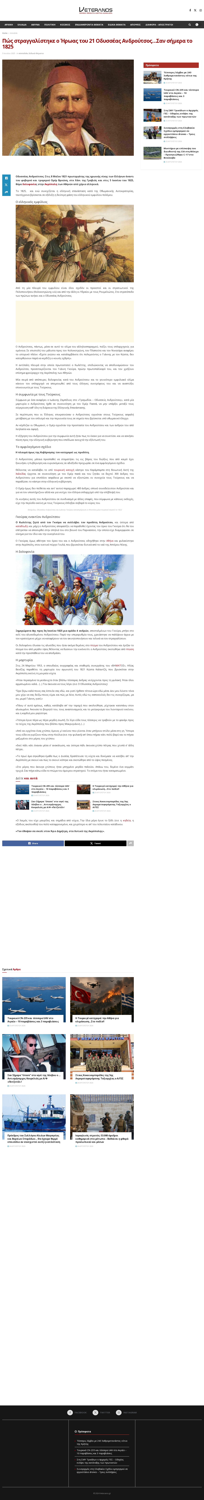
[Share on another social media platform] (6, 192)
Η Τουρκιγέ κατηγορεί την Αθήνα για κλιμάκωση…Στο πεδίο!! (113, 787)
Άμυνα (35, 24)
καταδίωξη (22, 526)
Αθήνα (109, 540)
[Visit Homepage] (96, 10)
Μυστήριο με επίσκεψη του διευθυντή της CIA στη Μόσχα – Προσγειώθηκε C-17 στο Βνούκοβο (181, 153)
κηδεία (127, 820)
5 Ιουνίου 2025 (8, 53)
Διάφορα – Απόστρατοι (159, 24)
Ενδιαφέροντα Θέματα (89, 24)
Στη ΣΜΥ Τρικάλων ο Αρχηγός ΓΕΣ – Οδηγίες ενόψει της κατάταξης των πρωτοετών (181, 113)
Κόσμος (65, 24)
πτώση (130, 649)
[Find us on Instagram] (201, 10)
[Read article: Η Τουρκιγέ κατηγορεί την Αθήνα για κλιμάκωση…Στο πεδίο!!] (83, 789)
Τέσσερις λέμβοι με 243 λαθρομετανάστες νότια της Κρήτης (180, 75)
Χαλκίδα (20, 473)
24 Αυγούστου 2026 (102, 811)
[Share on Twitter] (6, 185)
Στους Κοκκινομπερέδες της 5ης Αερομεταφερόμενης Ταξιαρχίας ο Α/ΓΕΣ (112, 804)
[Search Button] (190, 24)
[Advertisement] (68, 167)
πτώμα (94, 645)
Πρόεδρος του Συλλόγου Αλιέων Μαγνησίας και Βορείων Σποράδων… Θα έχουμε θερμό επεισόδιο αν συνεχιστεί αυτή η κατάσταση (33, 1139)
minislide (13, 33)
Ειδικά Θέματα (116, 24)
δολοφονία (29, 184)
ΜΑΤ (118, 665)
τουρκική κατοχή (64, 470)
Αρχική (9, 24)
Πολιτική (49, 24)
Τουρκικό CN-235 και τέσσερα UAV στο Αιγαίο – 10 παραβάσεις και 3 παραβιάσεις (50, 789)
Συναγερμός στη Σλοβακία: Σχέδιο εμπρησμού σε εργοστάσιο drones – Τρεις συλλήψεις (179, 132)
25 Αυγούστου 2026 (41, 795)
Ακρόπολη (51, 184)
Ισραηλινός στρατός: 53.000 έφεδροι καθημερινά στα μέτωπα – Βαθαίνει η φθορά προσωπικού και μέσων (101, 1139)
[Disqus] (68, 1195)
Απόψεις (135, 24)
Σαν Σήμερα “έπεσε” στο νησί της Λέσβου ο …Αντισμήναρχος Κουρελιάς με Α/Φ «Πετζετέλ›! (49, 804)
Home (4, 33)
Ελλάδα (22, 24)
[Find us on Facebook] (190, 10)
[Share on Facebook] (6, 178)
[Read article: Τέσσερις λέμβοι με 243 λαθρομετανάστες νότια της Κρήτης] (152, 77)
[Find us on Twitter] (195, 10)
